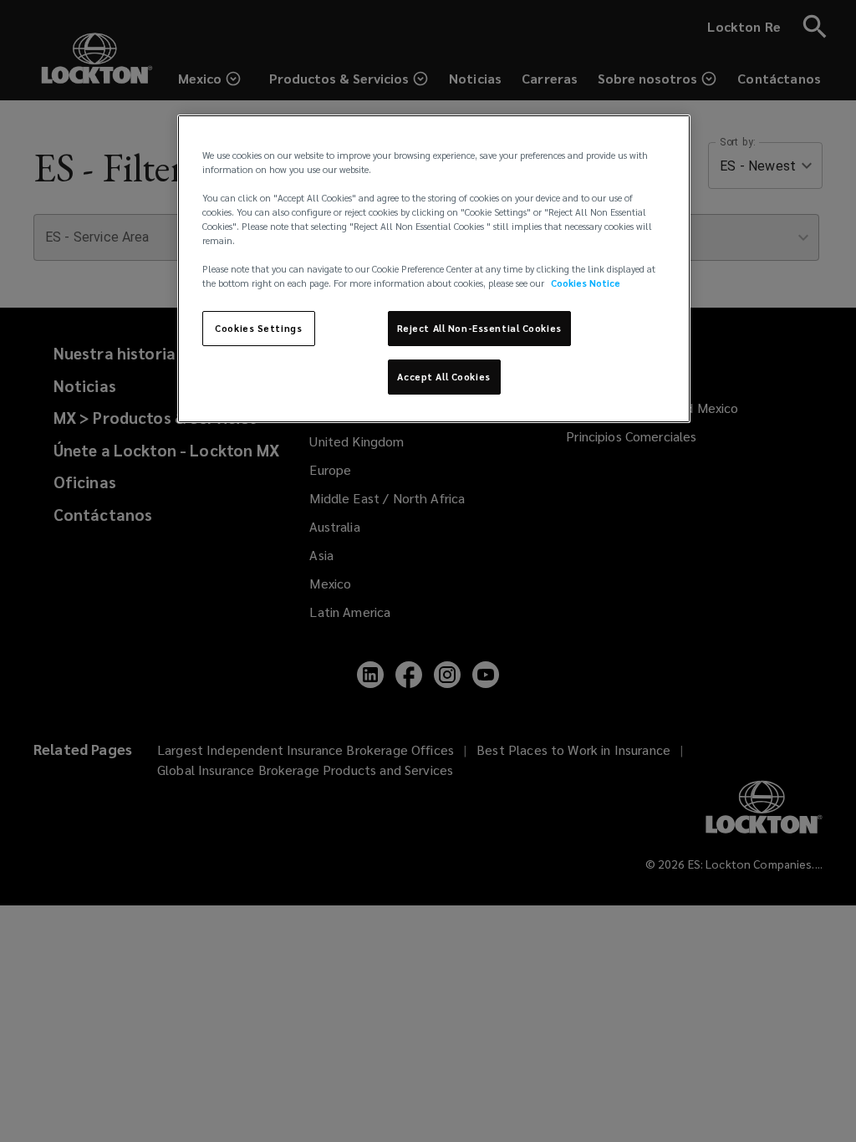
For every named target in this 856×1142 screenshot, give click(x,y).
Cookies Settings (258, 328)
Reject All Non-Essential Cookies (479, 328)
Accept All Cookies (443, 376)
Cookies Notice (585, 283)
